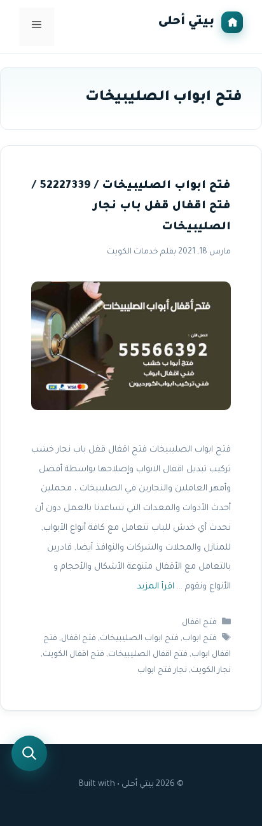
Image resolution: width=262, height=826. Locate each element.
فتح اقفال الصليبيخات (148, 654)
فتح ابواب (200, 638)
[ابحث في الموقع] (29, 753)
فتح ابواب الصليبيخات (139, 638)
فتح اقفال (199, 622)
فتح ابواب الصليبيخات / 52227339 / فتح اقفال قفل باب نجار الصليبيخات (131, 207)
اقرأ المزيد (155, 587)
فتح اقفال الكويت (73, 654)
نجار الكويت (211, 671)
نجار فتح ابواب (162, 671)
